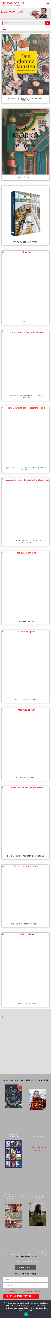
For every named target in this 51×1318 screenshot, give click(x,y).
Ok (26, 1314)
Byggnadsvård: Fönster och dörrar (25, 856)
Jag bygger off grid (25, 621)
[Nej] (47, 1309)
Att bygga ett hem (25, 777)
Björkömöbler (25, 177)
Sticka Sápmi (38, 1137)
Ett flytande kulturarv (25, 242)
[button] (48, 4)
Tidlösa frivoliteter (13, 1136)
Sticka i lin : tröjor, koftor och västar (38, 1253)
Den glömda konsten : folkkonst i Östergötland (25, 99)
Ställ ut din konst (25, 1004)
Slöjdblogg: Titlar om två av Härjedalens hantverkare (25, 469)
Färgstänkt (25, 322)
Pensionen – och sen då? (37, 1197)
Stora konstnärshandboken (25, 924)
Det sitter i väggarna (25, 699)
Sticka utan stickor (13, 1254)
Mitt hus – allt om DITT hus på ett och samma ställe (13, 1196)
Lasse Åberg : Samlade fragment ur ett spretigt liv (25, 542)
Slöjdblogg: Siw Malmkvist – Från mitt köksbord (25, 396)
